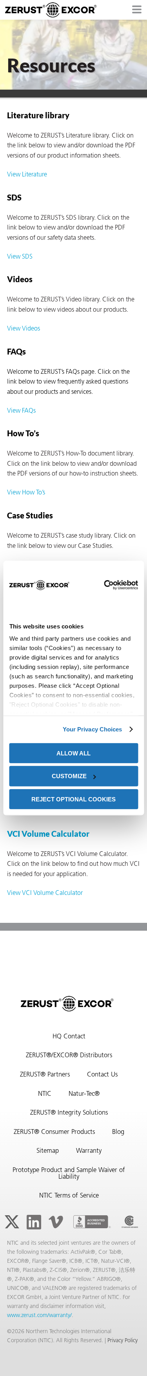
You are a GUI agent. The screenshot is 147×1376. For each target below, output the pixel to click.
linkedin (34, 1222)
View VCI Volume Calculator (45, 893)
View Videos (23, 329)
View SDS (20, 257)
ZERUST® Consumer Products (54, 1132)
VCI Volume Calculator (48, 833)
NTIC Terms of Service (69, 1196)
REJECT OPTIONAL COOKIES (73, 799)
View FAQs (21, 411)
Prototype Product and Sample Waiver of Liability (69, 1173)
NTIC (44, 1094)
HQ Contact (69, 1037)
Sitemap (47, 1151)
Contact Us (102, 1075)
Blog (118, 1132)
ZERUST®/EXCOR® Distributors (69, 1056)
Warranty (89, 1151)
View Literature (27, 175)
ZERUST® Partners (45, 1075)
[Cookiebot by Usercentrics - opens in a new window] (103, 585)
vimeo (56, 1222)
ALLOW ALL (73, 753)
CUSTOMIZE (69, 776)
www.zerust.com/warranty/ (39, 1316)
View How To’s (26, 493)
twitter (12, 1222)
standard (130, 1222)
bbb (92, 1222)
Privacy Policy (122, 1341)
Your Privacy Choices (92, 729)
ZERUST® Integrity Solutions (69, 1113)
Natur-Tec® (84, 1094)
